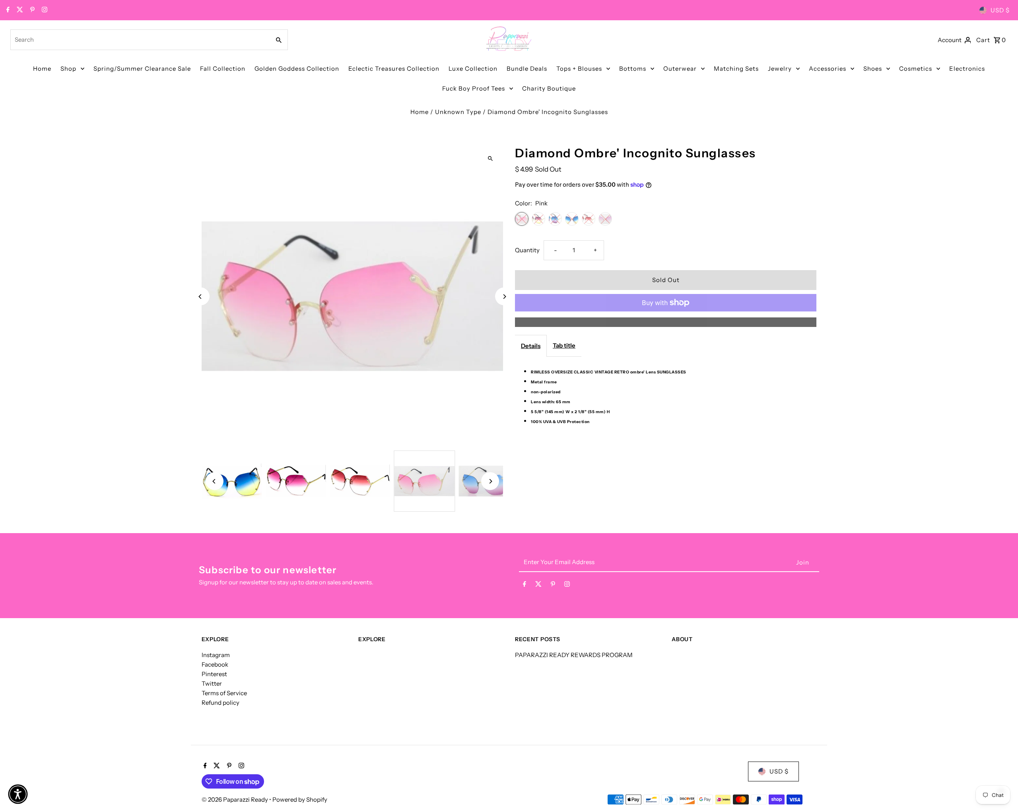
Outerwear (680, 68)
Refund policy (220, 702)
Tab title (564, 345)
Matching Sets (736, 68)
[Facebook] (7, 10)
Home (42, 68)
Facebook (215, 664)
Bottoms (632, 68)
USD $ (1000, 10)
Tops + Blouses (579, 68)
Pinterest (214, 674)
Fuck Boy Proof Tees (473, 88)
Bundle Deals (527, 68)
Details (530, 346)
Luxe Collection (473, 68)
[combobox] (140, 40)
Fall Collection (222, 68)
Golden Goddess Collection (296, 68)
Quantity (527, 250)
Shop (68, 68)
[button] (18, 794)
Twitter (212, 683)
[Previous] (201, 296)
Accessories (827, 68)
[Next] (504, 296)
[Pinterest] (31, 10)
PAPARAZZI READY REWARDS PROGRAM (574, 655)
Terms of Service (224, 693)
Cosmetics (915, 68)
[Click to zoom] (490, 159)
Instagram (216, 655)
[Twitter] (19, 10)
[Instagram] (43, 10)
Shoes (872, 68)
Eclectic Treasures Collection (393, 68)
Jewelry (780, 68)
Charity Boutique (549, 88)
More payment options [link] (665, 322)
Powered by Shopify (299, 799)
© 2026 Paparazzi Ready (235, 799)
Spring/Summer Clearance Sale (142, 68)
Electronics (967, 68)
